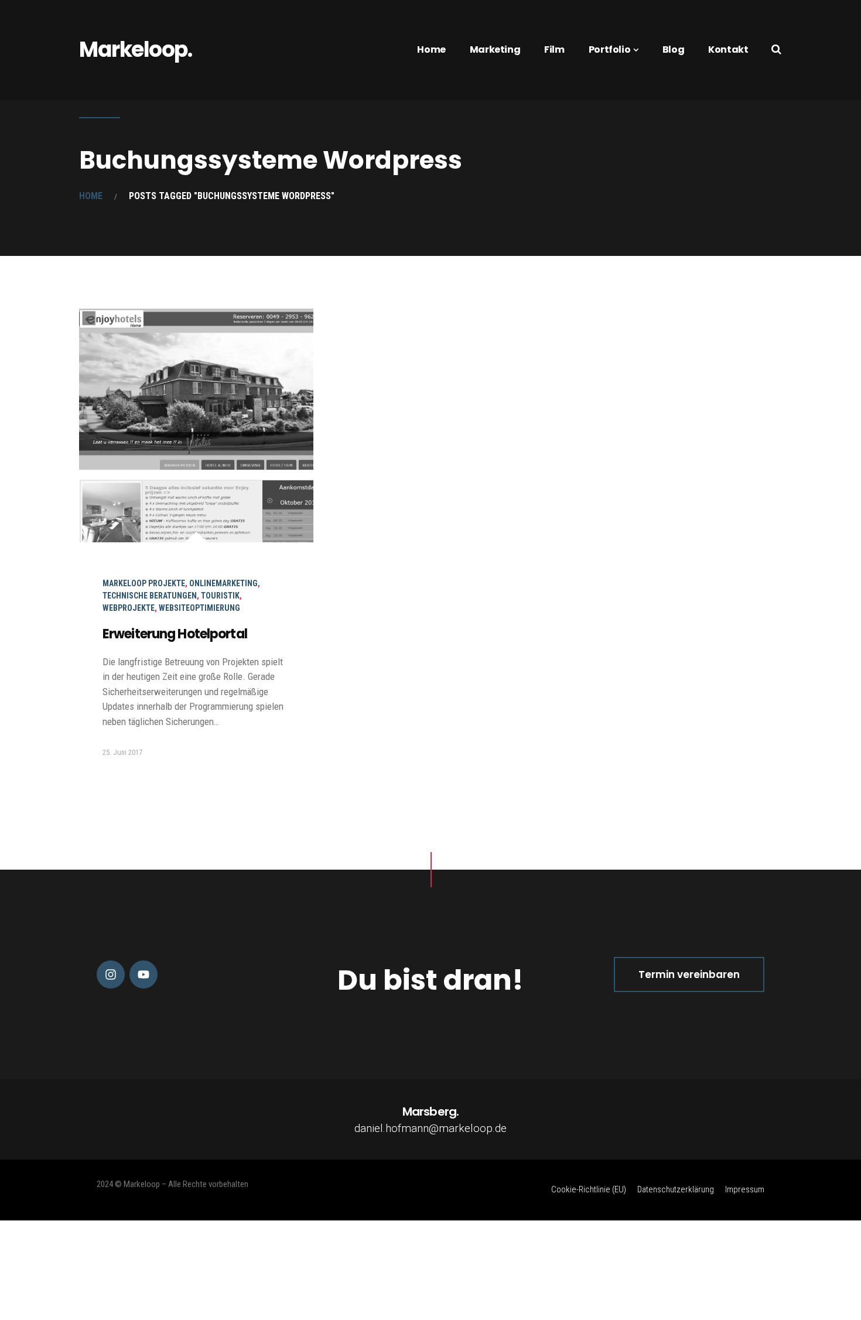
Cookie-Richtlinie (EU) (588, 1189)
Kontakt (728, 49)
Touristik (220, 595)
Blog (673, 49)
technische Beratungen (149, 595)
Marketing (495, 49)
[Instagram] (111, 974)
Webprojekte (128, 608)
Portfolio (609, 49)
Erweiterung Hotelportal (174, 634)
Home (431, 49)
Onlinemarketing (223, 583)
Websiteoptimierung (199, 608)
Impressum (744, 1189)
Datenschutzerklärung (675, 1189)
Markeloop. (135, 49)
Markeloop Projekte (143, 583)
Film (554, 49)
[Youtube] (143, 974)
